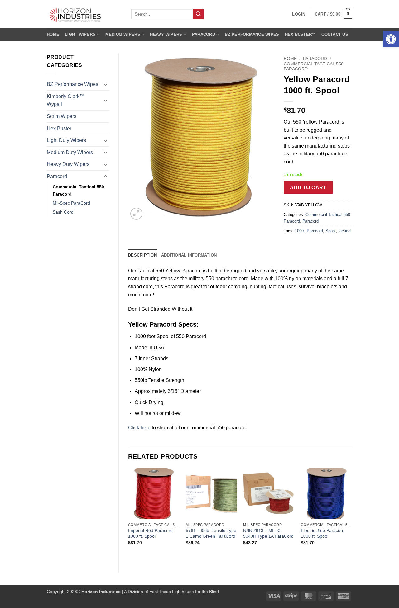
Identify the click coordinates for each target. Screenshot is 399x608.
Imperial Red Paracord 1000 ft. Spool (150, 533)
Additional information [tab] (189, 255)
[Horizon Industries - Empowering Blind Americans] (84, 14)
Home (53, 34)
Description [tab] (142, 255)
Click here (139, 427)
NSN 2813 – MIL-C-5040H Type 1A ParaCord (268, 533)
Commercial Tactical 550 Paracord (78, 190)
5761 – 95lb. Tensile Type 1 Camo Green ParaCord (211, 533)
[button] (391, 39)
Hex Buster (59, 128)
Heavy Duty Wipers (68, 164)
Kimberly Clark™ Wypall (65, 100)
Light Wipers (80, 34)
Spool (330, 231)
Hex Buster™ (300, 34)
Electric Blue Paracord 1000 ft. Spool (322, 533)
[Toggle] (105, 84)
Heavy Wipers (166, 34)
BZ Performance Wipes (252, 34)
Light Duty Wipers (66, 140)
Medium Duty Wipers (70, 152)
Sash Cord (63, 212)
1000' (299, 231)
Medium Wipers (122, 34)
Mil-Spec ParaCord (71, 202)
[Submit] (198, 14)
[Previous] (128, 515)
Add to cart (308, 187)
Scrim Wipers (61, 116)
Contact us (334, 34)
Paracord (203, 34)
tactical (344, 231)
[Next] (352, 515)
